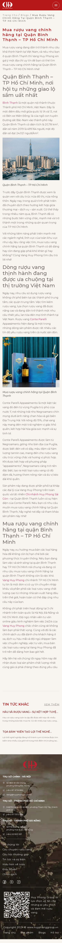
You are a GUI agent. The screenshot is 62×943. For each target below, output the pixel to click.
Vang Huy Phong (13, 580)
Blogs (25, 15)
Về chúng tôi (11, 844)
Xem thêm (51, 704)
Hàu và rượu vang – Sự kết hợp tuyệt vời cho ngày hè (30, 712)
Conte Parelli (38, 319)
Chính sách (10, 874)
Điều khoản (10, 869)
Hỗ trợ (55, 932)
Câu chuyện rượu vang (17, 849)
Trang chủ (10, 15)
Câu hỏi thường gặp (16, 854)
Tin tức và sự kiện (14, 859)
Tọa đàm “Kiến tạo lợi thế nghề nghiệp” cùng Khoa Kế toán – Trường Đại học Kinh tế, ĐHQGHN (31, 732)
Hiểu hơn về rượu (14, 864)
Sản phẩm (27, 932)
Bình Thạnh (10, 102)
